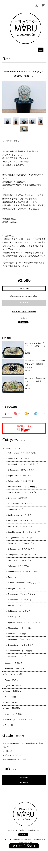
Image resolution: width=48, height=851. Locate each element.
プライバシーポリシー (14, 755)
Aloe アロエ (10, 697)
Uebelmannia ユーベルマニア (21, 504)
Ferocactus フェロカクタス (20, 526)
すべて (7, 414)
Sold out (24, 303)
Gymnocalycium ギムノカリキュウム (24, 464)
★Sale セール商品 (13, 714)
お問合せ (8, 751)
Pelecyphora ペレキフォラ (20, 600)
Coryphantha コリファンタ (20, 538)
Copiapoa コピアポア (17, 498)
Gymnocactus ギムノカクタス (21, 651)
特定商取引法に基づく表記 (16, 759)
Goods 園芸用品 (12, 708)
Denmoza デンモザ (17, 656)
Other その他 (11, 702)
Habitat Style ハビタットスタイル (19, 719)
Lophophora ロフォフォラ (19, 475)
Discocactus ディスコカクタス (21, 594)
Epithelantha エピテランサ (20, 515)
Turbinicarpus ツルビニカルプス (22, 492)
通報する (24, 318)
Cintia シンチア (15, 617)
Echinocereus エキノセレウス (21, 549)
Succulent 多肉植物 (13, 663)
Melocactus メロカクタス (19, 628)
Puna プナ (13, 577)
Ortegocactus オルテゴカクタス (22, 555)
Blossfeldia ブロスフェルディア (22, 639)
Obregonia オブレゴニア (19, 509)
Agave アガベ (11, 680)
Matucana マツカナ (17, 634)
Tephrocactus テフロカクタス (21, 543)
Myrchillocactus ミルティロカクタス (24, 571)
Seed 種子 (10, 725)
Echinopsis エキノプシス (19, 611)
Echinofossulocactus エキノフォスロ (24, 583)
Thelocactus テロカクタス (19, 560)
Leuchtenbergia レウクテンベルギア (24, 532)
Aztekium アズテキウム (18, 566)
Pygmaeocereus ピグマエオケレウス (24, 622)
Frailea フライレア (16, 605)
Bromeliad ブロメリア (15, 669)
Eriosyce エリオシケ (17, 588)
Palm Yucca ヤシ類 (13, 674)
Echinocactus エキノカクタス (21, 470)
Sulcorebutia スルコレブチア (21, 481)
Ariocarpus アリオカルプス (20, 521)
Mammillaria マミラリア (19, 458)
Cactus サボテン (12, 448)
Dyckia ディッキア (13, 686)
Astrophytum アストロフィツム (22, 453)
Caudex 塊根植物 (13, 691)
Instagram (24, 777)
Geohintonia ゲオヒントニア (20, 645)
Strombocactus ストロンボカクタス (23, 487)
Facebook (24, 782)
